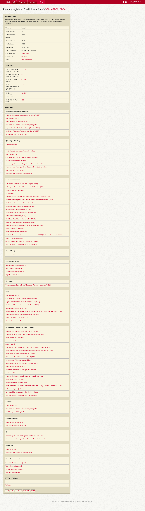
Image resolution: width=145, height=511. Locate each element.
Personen (22, 2)
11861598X (25, 53)
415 (26, 69)
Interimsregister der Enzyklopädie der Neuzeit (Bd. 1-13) (24, 164)
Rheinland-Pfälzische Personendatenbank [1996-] (22, 131)
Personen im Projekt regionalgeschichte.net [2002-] (23, 115)
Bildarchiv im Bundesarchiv (15, 271)
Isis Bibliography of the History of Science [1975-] (22, 212)
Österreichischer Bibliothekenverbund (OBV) (20, 206)
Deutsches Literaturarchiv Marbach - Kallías (20, 151)
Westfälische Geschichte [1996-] (16, 134)
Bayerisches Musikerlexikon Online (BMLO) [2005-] (23, 128)
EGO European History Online (16, 160)
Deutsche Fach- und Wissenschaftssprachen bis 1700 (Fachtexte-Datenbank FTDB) (34, 235)
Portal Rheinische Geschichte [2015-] (18, 121)
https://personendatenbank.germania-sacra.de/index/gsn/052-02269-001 (29, 21)
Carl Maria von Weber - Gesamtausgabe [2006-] (22, 125)
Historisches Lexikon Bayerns (15, 170)
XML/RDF (26, 491)
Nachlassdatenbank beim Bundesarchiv (19, 173)
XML (12, 491)
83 (25, 79)
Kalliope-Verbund (11, 144)
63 (22, 79)
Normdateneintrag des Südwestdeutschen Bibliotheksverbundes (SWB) (29, 200)
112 (22, 100)
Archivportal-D (10, 148)
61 (22, 93)
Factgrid (8, 482)
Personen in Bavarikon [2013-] (16, 215)
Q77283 (24, 57)
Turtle (33, 491)
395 (22, 74)
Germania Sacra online (135, 2)
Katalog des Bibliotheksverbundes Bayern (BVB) (22, 184)
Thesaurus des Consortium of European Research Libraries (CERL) (28, 196)
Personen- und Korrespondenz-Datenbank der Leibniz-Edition (26, 167)
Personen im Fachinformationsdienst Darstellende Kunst (24, 225)
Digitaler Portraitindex (13, 275)
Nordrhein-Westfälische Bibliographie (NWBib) (21, 219)
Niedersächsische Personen (15, 228)
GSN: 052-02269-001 (56, 9)
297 (25, 93)
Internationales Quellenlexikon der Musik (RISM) (22, 244)
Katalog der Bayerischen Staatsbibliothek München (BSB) (25, 187)
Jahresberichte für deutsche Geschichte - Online (22, 241)
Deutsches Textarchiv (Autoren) (16, 231)
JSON (7, 491)
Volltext (32, 2)
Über (41, 2)
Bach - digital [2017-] (12, 118)
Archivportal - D (11, 193)
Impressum (55, 501)
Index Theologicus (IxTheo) (15, 238)
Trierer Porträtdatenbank (14, 268)
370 (22, 69)
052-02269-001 (26, 60)
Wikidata (8, 485)
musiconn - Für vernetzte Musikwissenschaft (20, 222)
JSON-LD (18, 491)
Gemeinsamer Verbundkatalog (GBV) (18, 209)
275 (22, 84)
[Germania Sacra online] (14, 2)
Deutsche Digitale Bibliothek (15, 190)
